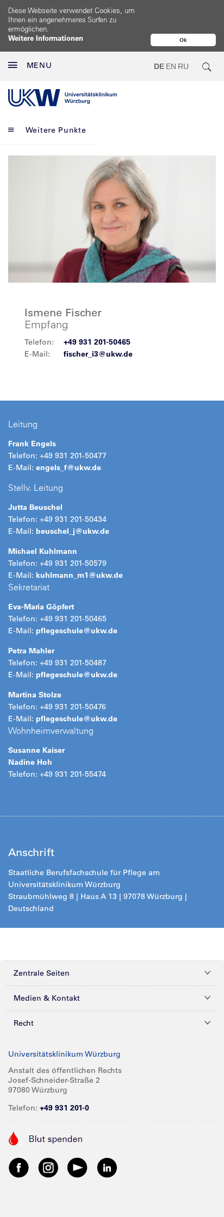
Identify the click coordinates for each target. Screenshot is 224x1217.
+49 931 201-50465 (97, 342)
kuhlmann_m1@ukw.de (79, 575)
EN (171, 66)
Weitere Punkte (56, 130)
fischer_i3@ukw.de (98, 354)
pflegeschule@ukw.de (76, 630)
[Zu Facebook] (19, 1167)
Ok (183, 39)
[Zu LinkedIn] (107, 1167)
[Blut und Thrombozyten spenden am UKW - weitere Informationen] (46, 1138)
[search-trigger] (207, 66)
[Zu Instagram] (48, 1167)
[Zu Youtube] (78, 1167)
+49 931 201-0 (64, 1108)
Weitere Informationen (45, 37)
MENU (39, 65)
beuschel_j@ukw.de (72, 531)
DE (159, 66)
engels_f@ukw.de (68, 467)
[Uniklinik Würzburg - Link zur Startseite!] (62, 98)
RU (183, 66)
